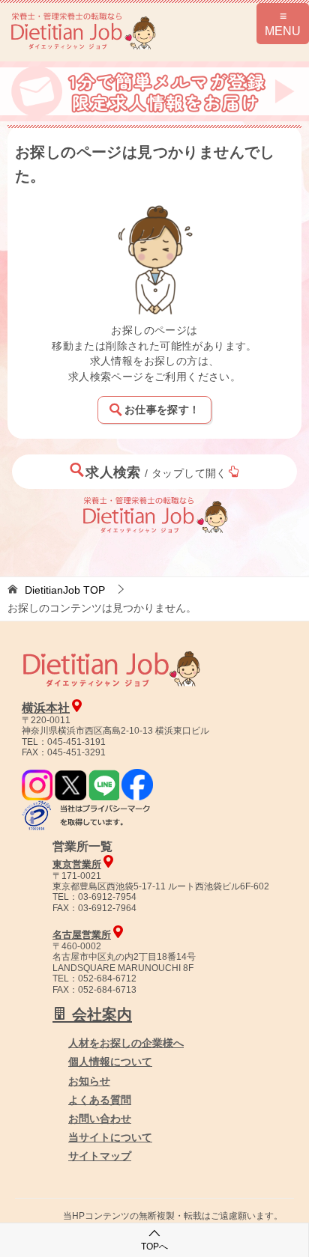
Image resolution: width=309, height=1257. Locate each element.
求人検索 (156, 472)
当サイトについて (110, 1137)
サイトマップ (99, 1156)
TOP (65, 590)
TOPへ (154, 1246)
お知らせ (89, 1081)
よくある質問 (99, 1100)
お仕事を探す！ (162, 410)
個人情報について (110, 1062)
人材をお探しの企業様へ (126, 1043)
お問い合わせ (99, 1118)
